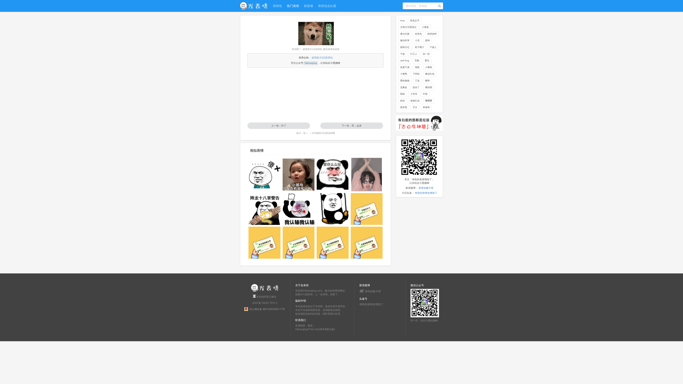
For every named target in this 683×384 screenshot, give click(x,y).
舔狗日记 (404, 47)
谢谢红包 (415, 100)
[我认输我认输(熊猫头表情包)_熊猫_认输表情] (299, 209)
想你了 (416, 87)
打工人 (413, 54)
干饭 (402, 54)
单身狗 (426, 107)
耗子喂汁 (419, 47)
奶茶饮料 (432, 34)
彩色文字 (414, 20)
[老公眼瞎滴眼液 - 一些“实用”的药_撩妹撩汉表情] (333, 243)
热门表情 (293, 6)
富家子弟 (404, 67)
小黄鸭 (403, 74)
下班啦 (416, 74)
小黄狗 (428, 67)
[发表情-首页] (253, 6)
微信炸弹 (404, 40)
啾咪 (427, 80)
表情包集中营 (426, 187)
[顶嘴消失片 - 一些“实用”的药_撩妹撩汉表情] (367, 209)
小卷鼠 (425, 27)
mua (402, 20)
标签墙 (308, 6)
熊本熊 (403, 107)
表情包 (277, 6)
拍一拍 (426, 54)
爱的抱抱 (404, 80)
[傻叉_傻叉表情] (264, 175)
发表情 (299, 290)
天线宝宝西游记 (408, 27)
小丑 (417, 40)
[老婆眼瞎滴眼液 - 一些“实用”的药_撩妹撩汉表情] (367, 243)
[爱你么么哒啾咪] (333, 174)
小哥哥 (413, 94)
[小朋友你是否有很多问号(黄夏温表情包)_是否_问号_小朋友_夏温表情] (299, 175)
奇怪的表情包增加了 (426, 192)
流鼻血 (403, 87)
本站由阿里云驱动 (266, 296)
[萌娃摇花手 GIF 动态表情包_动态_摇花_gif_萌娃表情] (367, 174)
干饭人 (433, 47)
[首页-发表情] (264, 291)
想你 (402, 100)
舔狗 (427, 40)
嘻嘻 (402, 94)
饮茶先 (418, 34)
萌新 (417, 67)
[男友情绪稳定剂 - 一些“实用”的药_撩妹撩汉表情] (264, 243)
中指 (425, 94)
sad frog (404, 60)
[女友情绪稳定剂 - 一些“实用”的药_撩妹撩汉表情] (299, 243)
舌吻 (417, 60)
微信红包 (429, 74)
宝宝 (415, 107)
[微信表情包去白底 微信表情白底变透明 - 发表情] (419, 132)
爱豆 (427, 60)
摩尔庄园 (404, 34)
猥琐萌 (428, 87)
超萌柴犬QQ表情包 (322, 57)
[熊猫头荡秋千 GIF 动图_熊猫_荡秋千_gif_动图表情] (333, 209)
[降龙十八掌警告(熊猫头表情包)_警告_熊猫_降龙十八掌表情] (264, 209)
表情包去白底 (327, 6)
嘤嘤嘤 (428, 100)
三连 (417, 80)
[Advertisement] (315, 95)
